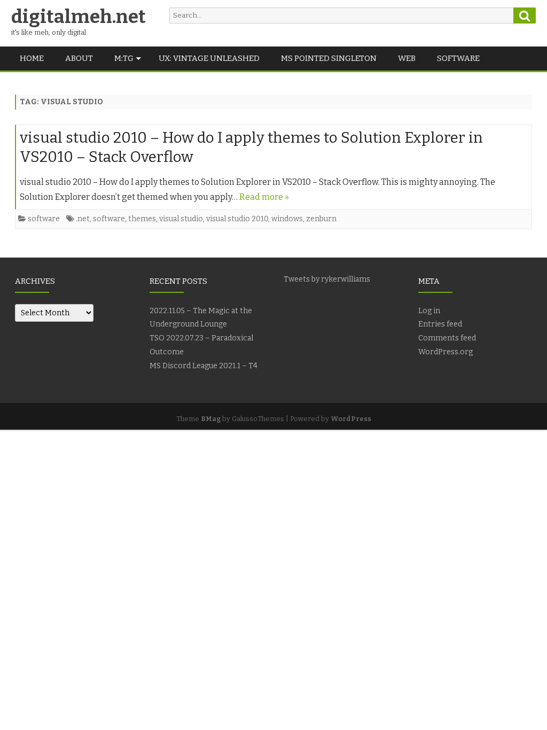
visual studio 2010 (237, 218)
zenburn (321, 218)
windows (287, 218)
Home (32, 58)
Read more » (264, 197)
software (458, 58)
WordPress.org (445, 351)
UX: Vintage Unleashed (209, 58)
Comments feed (447, 338)
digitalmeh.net (78, 16)
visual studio (181, 218)
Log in (429, 310)
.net (83, 218)
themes (142, 218)
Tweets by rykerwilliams (327, 279)
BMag (211, 419)
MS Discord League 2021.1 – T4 (203, 365)
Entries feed (440, 324)
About (79, 58)
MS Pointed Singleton (329, 58)
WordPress (351, 419)
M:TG (124, 58)
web (407, 58)
